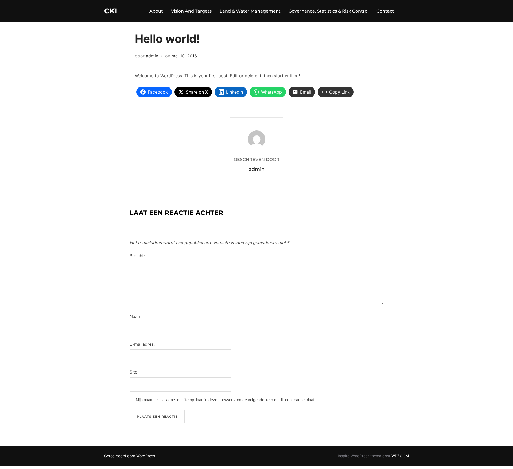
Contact (385, 11)
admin (152, 56)
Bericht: (137, 255)
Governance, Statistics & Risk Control (328, 11)
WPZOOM (400, 455)
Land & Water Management (250, 11)
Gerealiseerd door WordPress (129, 455)
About (156, 11)
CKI (111, 11)
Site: (134, 372)
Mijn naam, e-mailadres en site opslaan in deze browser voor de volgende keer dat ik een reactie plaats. (226, 399)
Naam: (136, 316)
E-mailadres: (142, 344)
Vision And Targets (191, 11)
